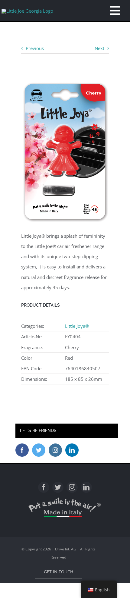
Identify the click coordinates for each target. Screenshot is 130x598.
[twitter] (57, 487)
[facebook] (43, 487)
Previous (35, 48)
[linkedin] (86, 487)
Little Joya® (77, 326)
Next (99, 48)
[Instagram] (55, 450)
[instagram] (72, 487)
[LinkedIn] (72, 450)
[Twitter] (38, 450)
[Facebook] (22, 450)
